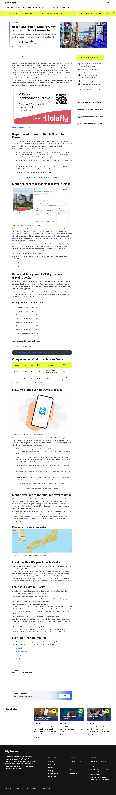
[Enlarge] (70, 89)
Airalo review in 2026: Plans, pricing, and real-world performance (100, 771)
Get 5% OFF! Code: (42, 352)
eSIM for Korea (66, 581)
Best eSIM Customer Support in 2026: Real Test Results (71, 729)
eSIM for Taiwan (51, 581)
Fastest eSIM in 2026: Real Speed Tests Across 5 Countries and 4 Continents (98, 729)
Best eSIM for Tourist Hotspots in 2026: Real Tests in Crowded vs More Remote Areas (45, 730)
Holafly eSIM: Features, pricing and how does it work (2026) (100, 764)
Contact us (73, 773)
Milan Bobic (38, 737)
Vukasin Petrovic (66, 735)
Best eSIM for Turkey (50, 489)
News (7, 8)
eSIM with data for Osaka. (49, 75)
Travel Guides (52, 777)
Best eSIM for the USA (50, 178)
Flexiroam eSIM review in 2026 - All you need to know (100, 778)
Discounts (50, 761)
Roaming (50, 771)
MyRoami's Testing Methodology (76, 763)
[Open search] (106, 3)
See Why (37, 43)
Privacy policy (46, 788)
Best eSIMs (30, 8)
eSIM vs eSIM (43, 8)
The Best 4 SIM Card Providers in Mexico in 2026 (90, 117)
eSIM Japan (19, 659)
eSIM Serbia (19, 648)
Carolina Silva (23, 42)
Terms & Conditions (32, 788)
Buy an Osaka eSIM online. (21, 127)
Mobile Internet (52, 774)
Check (63, 696)
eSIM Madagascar (21, 652)
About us (73, 767)
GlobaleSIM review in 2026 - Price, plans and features (90, 110)
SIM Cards (50, 768)
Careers (72, 770)
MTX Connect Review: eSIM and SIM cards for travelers (89, 103)
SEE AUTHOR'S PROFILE (19, 679)
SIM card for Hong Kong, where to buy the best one (89, 124)
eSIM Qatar (19, 655)
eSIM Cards (37, 723)
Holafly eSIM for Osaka (32, 516)
